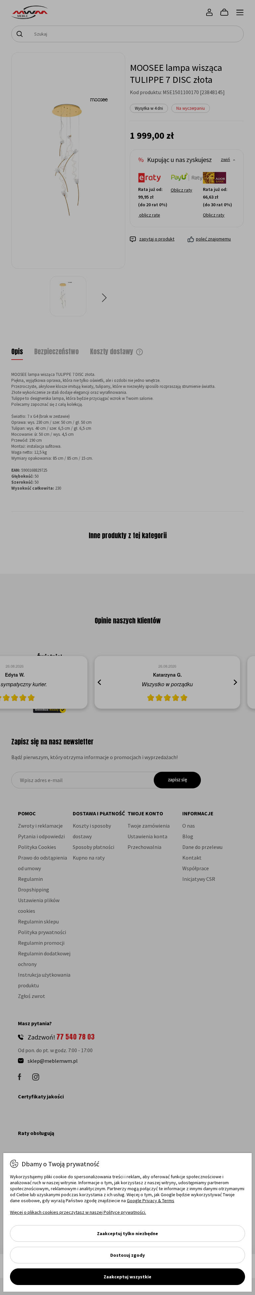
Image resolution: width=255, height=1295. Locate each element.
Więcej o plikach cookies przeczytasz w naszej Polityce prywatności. (78, 1212)
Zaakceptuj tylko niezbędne (127, 1233)
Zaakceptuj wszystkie (127, 1277)
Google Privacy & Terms (150, 1201)
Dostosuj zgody (127, 1255)
